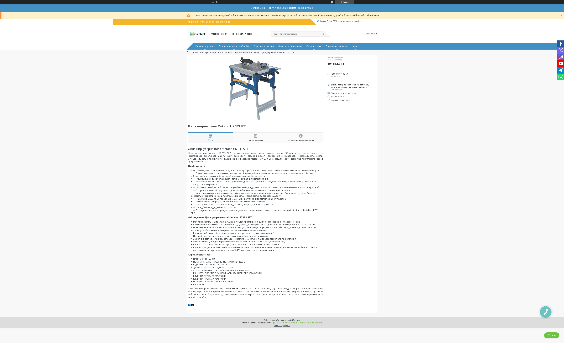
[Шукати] (323, 34)
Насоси (355, 46)
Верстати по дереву (222, 52)
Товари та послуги (200, 52)
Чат (554, 335)
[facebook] (189, 305)
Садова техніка (314, 46)
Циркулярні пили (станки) (246, 52)
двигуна (315, 152)
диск (208, 178)
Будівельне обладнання (290, 46)
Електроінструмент (205, 46)
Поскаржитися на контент (285, 323)
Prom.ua (296, 320)
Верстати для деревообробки (234, 46)
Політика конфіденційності (310, 323)
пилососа (231, 207)
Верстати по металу (264, 46)
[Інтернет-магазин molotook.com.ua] (197, 33)
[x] (192, 305)
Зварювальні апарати (336, 46)
